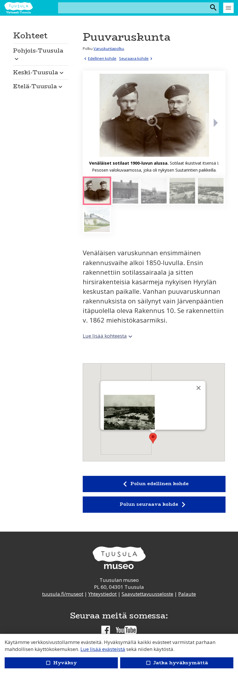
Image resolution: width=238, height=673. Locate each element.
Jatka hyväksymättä (176, 662)
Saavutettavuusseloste (147, 594)
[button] (40, 53)
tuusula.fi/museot (62, 594)
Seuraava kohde (136, 58)
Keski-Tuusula (39, 72)
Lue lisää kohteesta (108, 335)
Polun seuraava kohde (154, 504)
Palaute (187, 594)
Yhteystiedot (102, 594)
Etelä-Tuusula (38, 86)
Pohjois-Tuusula (38, 54)
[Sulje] (198, 388)
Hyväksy (61, 662)
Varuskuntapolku (108, 48)
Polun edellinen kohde (154, 484)
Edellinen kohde (99, 58)
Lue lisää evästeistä (102, 649)
